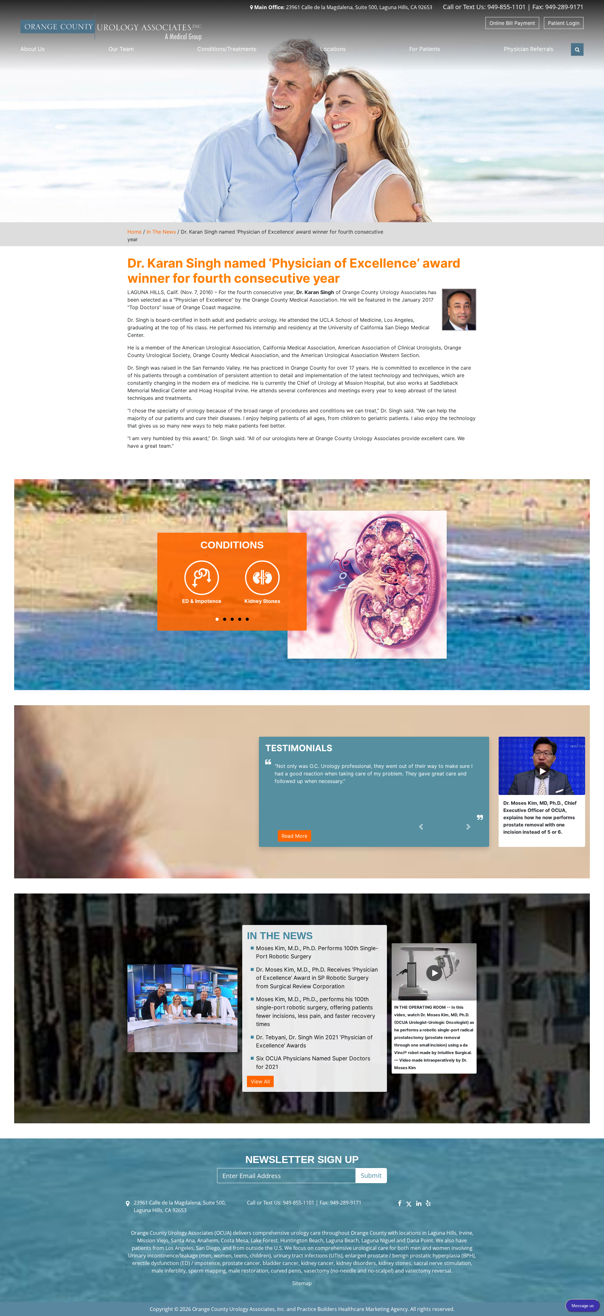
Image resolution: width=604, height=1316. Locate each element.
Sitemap (302, 1283)
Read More (294, 836)
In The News (161, 232)
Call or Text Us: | (283, 1202)
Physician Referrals (528, 49)
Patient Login (563, 23)
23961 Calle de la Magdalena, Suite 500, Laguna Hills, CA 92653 (343, 7)
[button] (217, 619)
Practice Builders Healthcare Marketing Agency (352, 1309)
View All (260, 1081)
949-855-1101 (506, 7)
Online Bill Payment (512, 23)
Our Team (121, 49)
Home (134, 232)
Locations (333, 49)
